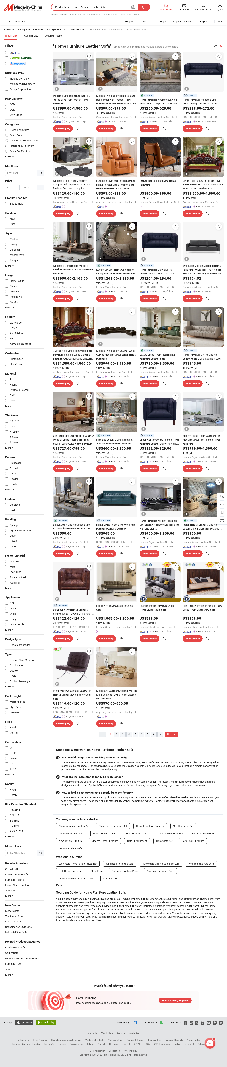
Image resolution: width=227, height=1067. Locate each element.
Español (36, 1044)
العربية (127, 1044)
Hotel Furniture (110, 14)
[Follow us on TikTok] (191, 1022)
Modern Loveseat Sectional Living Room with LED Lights (159, 524)
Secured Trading (54, 35)
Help (161, 21)
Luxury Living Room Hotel (157, 356)
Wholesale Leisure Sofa (201, 863)
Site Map (121, 1033)
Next (170, 734)
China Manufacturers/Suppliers (66, 1039)
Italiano (90, 1044)
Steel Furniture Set (183, 826)
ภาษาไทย (165, 1044)
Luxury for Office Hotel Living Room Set (116, 272)
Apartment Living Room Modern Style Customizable (158, 101)
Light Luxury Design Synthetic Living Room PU (203, 607)
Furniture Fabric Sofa (70, 848)
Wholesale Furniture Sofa (120, 863)
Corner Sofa (11, 953)
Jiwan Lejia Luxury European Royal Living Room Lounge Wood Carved (203, 184)
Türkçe (177, 1044)
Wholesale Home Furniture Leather (78, 863)
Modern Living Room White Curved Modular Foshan (116, 354)
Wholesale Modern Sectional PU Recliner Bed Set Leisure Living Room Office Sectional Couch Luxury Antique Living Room (202, 269)
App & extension (182, 21)
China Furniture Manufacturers (85, 14)
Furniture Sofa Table (104, 833)
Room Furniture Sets (136, 833)
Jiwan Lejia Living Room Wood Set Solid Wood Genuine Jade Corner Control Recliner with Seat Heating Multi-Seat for (73, 355)
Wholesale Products (94, 1039)
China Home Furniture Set (113, 826)
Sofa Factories (111, 878)
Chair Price (97, 871)
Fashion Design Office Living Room (157, 607)
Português (49, 1044)
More (59, 885)
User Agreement (97, 1050)
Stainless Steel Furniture (169, 833)
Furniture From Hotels (204, 833)
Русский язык (76, 1044)
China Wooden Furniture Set (74, 826)
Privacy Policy (130, 1050)
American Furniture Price (160, 871)
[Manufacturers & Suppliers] (23, 7)
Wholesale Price (115, 1039)
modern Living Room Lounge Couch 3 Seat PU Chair (200, 101)
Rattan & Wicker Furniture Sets (22, 958)
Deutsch (102, 1044)
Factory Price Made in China (114, 607)
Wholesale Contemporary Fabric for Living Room (73, 269)
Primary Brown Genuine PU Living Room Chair (72, 694)
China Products (39, 1039)
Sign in (219, 9)
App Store (24, 1022)
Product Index (193, 1039)
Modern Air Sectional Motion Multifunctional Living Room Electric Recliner (116, 694)
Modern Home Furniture (105, 841)
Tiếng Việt (189, 1044)
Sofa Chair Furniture (193, 841)
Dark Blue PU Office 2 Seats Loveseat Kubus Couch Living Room (157, 272)
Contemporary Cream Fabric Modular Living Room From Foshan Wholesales (73, 439)
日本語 (147, 1044)
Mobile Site (134, 1033)
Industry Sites (154, 1039)
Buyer (145, 21)
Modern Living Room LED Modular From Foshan (201, 439)
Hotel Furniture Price (70, 871)
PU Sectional (158, 182)
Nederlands (114, 1044)
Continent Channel (136, 1039)
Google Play (45, 1022)
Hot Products (22, 1039)
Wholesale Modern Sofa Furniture (161, 863)
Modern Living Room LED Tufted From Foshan (71, 99)
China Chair (125, 14)
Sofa (7, 969)
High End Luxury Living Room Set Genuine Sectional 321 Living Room (116, 441)
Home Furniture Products (150, 826)
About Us (92, 1033)
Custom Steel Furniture (71, 833)
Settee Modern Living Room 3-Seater (202, 356)
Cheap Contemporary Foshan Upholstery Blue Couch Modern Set (159, 442)
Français (62, 1044)
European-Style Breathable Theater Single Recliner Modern (115, 184)
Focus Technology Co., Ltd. (116, 1054)
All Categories (15, 21)
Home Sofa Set (164, 841)
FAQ (103, 1033)
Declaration (114, 1050)
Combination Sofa (15, 947)
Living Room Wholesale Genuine (115, 526)
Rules (221, 21)
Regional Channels (174, 1039)
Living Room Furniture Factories (76, 878)
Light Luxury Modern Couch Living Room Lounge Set (73, 526)
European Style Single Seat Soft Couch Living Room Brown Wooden (72, 611)
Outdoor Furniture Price (125, 871)
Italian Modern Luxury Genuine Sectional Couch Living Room (201, 527)
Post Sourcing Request (175, 1000)
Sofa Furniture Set (137, 841)
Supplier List (31, 35)
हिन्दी (156, 1044)
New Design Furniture (70, 841)
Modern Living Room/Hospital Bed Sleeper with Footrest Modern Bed (116, 99)
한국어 (137, 1044)
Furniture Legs (13, 964)
